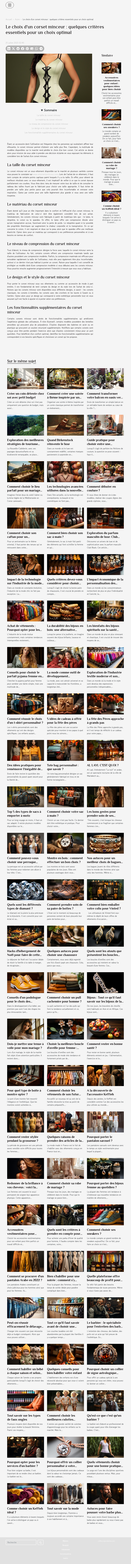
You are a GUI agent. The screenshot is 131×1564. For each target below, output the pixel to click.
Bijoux (65, 1541)
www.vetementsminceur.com (45, 174)
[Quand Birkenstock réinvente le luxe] (65, 424)
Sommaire (50, 110)
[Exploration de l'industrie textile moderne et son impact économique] (105, 657)
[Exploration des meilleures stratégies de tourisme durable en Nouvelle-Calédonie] (25, 424)
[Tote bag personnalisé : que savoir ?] (65, 750)
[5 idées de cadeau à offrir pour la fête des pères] (65, 703)
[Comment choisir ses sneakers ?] (111, 114)
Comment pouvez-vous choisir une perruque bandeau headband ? (23, 862)
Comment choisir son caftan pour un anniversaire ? (21, 536)
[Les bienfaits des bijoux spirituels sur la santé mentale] (105, 610)
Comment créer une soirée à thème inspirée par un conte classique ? (65, 397)
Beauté (65, 1545)
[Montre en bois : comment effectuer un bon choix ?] (65, 843)
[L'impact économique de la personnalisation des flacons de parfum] (105, 564)
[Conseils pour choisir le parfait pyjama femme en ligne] (25, 657)
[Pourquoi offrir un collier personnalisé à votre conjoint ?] (65, 1446)
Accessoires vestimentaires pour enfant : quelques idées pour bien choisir (111, 83)
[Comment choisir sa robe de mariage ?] (111, 152)
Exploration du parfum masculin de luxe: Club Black (102, 536)
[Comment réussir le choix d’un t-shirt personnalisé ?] (25, 703)
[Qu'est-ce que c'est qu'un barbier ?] (105, 1400)
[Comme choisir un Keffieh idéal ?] (111, 196)
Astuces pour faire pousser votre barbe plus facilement (104, 1512)
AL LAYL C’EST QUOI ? (103, 765)
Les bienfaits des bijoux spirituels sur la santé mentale (103, 629)
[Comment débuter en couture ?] (105, 471)
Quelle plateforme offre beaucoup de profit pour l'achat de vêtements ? (104, 1280)
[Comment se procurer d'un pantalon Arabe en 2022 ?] (25, 1261)
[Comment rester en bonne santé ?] (105, 1028)
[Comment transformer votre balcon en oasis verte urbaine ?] (105, 378)
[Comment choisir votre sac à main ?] (65, 796)
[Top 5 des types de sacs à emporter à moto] (25, 796)
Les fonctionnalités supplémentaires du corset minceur (49, 132)
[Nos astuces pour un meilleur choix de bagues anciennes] (105, 843)
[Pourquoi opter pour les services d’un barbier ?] (25, 1446)
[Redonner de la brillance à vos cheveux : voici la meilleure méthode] (25, 1168)
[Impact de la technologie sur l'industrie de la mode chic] (25, 564)
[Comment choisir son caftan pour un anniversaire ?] (25, 517)
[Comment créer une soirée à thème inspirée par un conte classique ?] (65, 378)
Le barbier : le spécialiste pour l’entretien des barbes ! (105, 1326)
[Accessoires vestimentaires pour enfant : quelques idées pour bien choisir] (111, 68)
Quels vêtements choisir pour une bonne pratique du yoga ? (104, 1466)
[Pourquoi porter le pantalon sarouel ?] (105, 1121)
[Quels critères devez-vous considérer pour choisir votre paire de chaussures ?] (65, 564)
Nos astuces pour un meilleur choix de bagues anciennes (104, 862)
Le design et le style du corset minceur (49, 128)
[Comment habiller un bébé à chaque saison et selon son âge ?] (25, 1353)
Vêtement (65, 1549)
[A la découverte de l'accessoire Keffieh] (105, 1075)
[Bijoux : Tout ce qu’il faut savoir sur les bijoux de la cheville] (105, 982)
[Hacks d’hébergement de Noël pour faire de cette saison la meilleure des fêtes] (25, 935)
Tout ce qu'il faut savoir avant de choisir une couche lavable (63, 1326)
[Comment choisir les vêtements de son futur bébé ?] (65, 1075)
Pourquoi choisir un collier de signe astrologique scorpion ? (105, 1373)
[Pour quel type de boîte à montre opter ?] (25, 1075)
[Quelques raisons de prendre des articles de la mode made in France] (65, 1121)
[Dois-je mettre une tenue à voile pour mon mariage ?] (25, 1028)
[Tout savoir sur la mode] (65, 1493)
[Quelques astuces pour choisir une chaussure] (65, 935)
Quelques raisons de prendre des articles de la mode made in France (64, 1140)
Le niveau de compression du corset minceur (49, 123)
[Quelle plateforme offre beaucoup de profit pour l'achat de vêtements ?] (105, 1261)
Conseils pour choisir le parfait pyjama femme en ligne (24, 676)
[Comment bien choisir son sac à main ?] (65, 517)
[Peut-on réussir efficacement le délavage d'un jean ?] (25, 1307)
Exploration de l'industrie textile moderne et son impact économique (104, 676)
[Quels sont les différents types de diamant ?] (25, 889)
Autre (17, 19)
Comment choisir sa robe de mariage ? (111, 165)
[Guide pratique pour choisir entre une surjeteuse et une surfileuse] (105, 424)
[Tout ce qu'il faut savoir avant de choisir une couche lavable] (65, 1307)
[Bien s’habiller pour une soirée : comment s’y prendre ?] (65, 1261)
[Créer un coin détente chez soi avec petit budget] (25, 378)
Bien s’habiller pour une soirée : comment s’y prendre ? (63, 1280)
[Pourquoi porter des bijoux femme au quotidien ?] (105, 1168)
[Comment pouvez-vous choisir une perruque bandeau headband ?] (25, 843)
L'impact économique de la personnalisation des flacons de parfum (105, 583)
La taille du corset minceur (49, 115)
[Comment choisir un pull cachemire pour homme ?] (65, 982)
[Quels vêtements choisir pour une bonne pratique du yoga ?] (105, 1446)
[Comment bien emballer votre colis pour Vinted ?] (105, 889)
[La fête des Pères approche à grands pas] (105, 703)
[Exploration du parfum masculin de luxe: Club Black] (105, 517)
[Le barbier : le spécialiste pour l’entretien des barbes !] (105, 1307)
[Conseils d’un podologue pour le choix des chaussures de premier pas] (25, 982)
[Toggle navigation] (10, 5)
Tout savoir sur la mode (63, 1508)
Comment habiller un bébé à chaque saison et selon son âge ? (25, 1373)
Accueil (9, 19)
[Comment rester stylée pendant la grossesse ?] (25, 1121)
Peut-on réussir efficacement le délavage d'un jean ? (24, 1326)
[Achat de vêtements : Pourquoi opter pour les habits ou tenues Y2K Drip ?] (25, 610)
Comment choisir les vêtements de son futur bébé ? (63, 1094)
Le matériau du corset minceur (48, 119)
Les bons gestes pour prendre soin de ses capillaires (101, 815)
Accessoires (65, 1554)
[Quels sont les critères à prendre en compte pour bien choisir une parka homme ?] (65, 1214)
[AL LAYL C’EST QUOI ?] (105, 750)
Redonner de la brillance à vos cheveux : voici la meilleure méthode (25, 1187)
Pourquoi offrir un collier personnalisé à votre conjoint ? (64, 1466)
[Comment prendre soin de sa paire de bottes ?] (65, 889)
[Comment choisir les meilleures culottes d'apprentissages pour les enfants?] (65, 1400)
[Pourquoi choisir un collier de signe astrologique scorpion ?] (105, 1353)
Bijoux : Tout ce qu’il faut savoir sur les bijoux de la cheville (104, 1001)
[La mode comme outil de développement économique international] (65, 657)
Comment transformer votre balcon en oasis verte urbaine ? (105, 397)
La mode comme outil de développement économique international (64, 676)
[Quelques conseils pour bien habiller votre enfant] (65, 1353)
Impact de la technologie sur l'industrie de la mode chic (24, 583)
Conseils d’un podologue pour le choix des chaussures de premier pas (25, 1001)
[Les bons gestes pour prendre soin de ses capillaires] (105, 796)
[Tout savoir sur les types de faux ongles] (25, 1400)
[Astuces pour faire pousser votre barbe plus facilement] (105, 1493)
